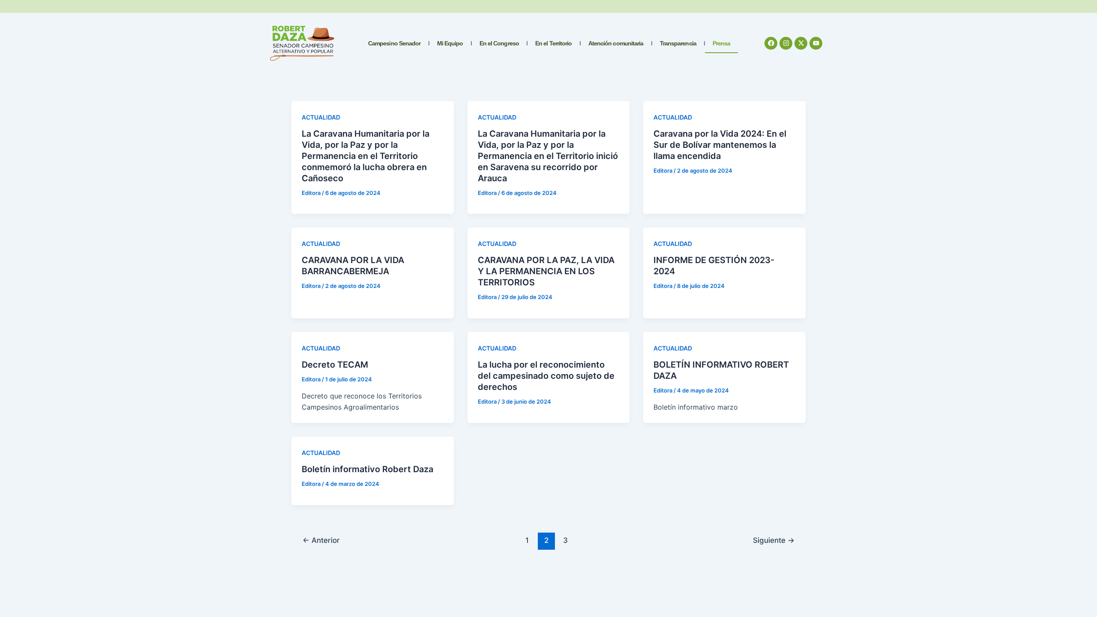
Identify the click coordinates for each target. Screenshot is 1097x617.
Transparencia (678, 43)
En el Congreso (499, 43)
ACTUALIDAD (321, 117)
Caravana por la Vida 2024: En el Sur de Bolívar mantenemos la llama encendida (719, 145)
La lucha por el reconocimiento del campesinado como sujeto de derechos (546, 375)
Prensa (722, 43)
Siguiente (773, 540)
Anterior (321, 540)
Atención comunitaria (616, 43)
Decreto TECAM (335, 364)
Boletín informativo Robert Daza (367, 469)
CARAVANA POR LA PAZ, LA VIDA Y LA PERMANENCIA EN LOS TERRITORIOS (546, 271)
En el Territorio (553, 43)
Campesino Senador (394, 43)
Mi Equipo (450, 43)
